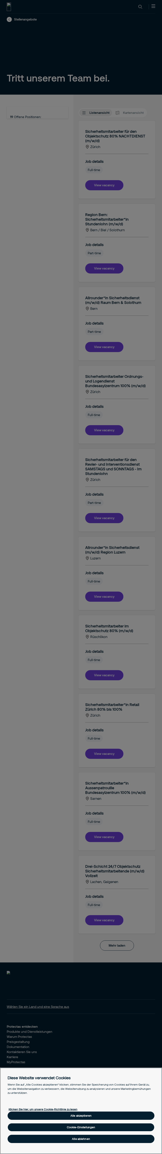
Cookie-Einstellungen (81, 1127)
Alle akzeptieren (81, 1115)
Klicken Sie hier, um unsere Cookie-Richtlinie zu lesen (43, 1109)
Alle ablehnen (81, 1138)
